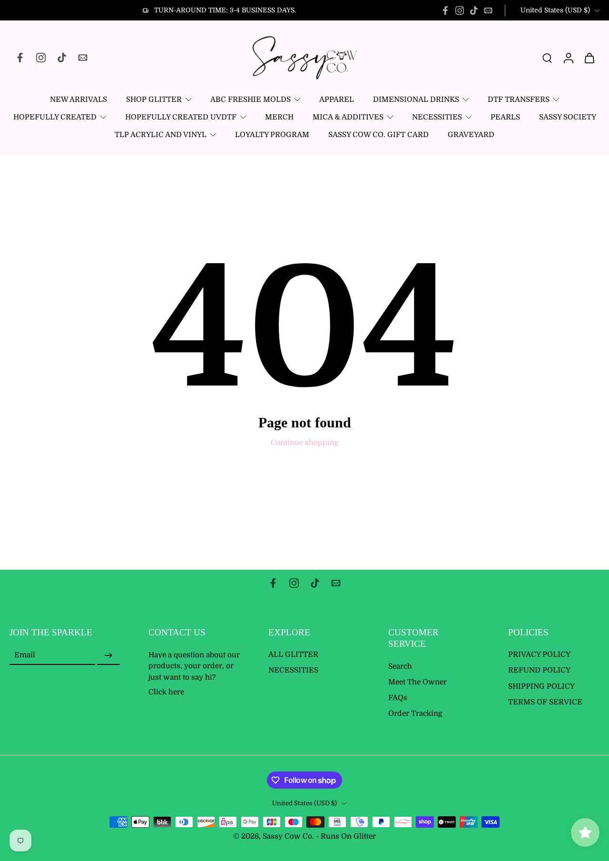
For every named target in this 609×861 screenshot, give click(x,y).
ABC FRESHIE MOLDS (250, 99)
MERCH (279, 117)
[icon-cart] (589, 57)
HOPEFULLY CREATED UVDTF (180, 117)
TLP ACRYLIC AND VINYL (160, 134)
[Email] (488, 10)
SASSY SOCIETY (567, 117)
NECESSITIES (437, 117)
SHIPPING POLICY (541, 686)
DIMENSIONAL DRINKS (416, 99)
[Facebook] (445, 10)
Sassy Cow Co (287, 836)
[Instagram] (459, 10)
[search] (547, 57)
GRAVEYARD (471, 134)
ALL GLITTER (293, 655)
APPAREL (336, 99)
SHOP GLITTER (154, 99)
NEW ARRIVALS (78, 99)
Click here (166, 692)
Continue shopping (305, 442)
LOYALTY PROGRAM (272, 134)
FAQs (397, 697)
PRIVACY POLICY (539, 655)
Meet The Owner (417, 682)
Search (400, 666)
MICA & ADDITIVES (348, 117)
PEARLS (505, 117)
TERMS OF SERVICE (545, 702)
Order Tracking (415, 714)
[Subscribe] (108, 655)
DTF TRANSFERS (519, 99)
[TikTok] (474, 10)
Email (24, 655)
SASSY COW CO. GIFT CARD (378, 134)
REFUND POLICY (539, 670)
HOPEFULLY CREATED (55, 117)
